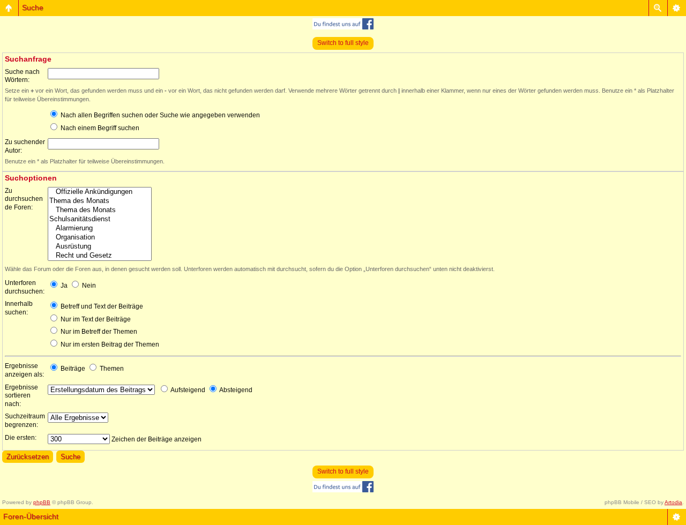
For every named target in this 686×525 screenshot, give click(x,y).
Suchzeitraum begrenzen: (25, 420)
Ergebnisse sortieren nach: (21, 396)
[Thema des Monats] (99, 201)
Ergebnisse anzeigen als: (24, 370)
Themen (111, 368)
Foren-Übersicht (30, 516)
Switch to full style (343, 43)
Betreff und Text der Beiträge (101, 306)
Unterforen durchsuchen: (24, 287)
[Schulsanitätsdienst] (99, 219)
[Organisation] (99, 237)
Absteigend (235, 390)
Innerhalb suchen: (19, 308)
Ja (63, 285)
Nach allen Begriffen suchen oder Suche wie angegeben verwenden (159, 115)
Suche (32, 7)
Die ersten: (20, 437)
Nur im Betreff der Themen (98, 331)
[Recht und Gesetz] (99, 255)
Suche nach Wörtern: (22, 76)
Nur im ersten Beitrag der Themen (109, 344)
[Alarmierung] (99, 228)
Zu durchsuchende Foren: (24, 199)
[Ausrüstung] (99, 246)
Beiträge (72, 368)
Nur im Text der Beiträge (95, 319)
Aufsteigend (187, 390)
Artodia (673, 502)
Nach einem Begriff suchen (99, 128)
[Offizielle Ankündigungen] (99, 192)
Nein (88, 285)
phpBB (41, 502)
